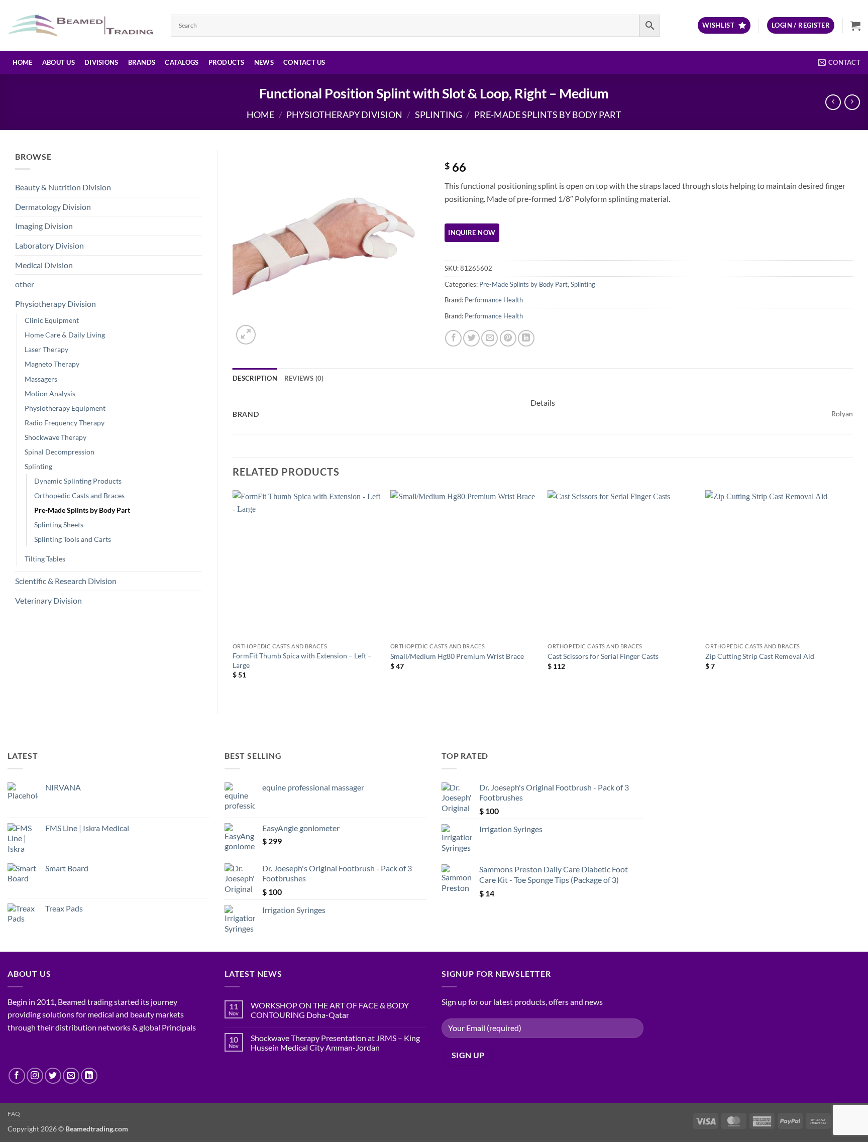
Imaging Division (44, 226)
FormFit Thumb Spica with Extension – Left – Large (302, 660)
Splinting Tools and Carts (72, 539)
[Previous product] (852, 102)
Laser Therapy (46, 349)
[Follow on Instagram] (35, 1076)
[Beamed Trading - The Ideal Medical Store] (82, 25)
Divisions (101, 62)
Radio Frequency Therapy (64, 422)
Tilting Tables (45, 558)
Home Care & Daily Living (65, 334)
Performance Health (494, 300)
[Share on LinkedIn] (526, 338)
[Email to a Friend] (489, 338)
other (24, 284)
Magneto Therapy (52, 364)
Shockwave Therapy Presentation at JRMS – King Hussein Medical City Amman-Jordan (335, 1042)
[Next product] (833, 102)
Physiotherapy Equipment (65, 408)
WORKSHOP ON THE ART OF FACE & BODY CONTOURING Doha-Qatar (330, 1009)
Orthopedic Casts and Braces (79, 495)
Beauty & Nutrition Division (63, 187)
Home (23, 62)
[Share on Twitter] (471, 338)
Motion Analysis (50, 393)
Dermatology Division (53, 206)
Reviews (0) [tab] (304, 378)
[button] (800, 25)
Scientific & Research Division (66, 581)
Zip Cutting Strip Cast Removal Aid (759, 656)
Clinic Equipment (52, 320)
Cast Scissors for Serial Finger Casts (603, 656)
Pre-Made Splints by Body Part (547, 114)
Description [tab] (255, 378)
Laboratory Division (49, 245)
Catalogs (181, 62)
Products (226, 62)
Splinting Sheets (58, 524)
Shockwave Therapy (55, 437)
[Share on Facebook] (453, 338)
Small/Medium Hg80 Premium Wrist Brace (457, 656)
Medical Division (44, 265)
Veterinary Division (48, 600)
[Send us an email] (71, 1076)
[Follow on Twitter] (53, 1076)
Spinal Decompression (59, 451)
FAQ (14, 1113)
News (264, 62)
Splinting (438, 114)
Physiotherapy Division (344, 114)
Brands (142, 62)
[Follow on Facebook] (17, 1076)
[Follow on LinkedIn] (89, 1076)
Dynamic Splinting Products (78, 481)
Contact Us (304, 62)
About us (58, 62)
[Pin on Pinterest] (508, 338)
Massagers (41, 379)
